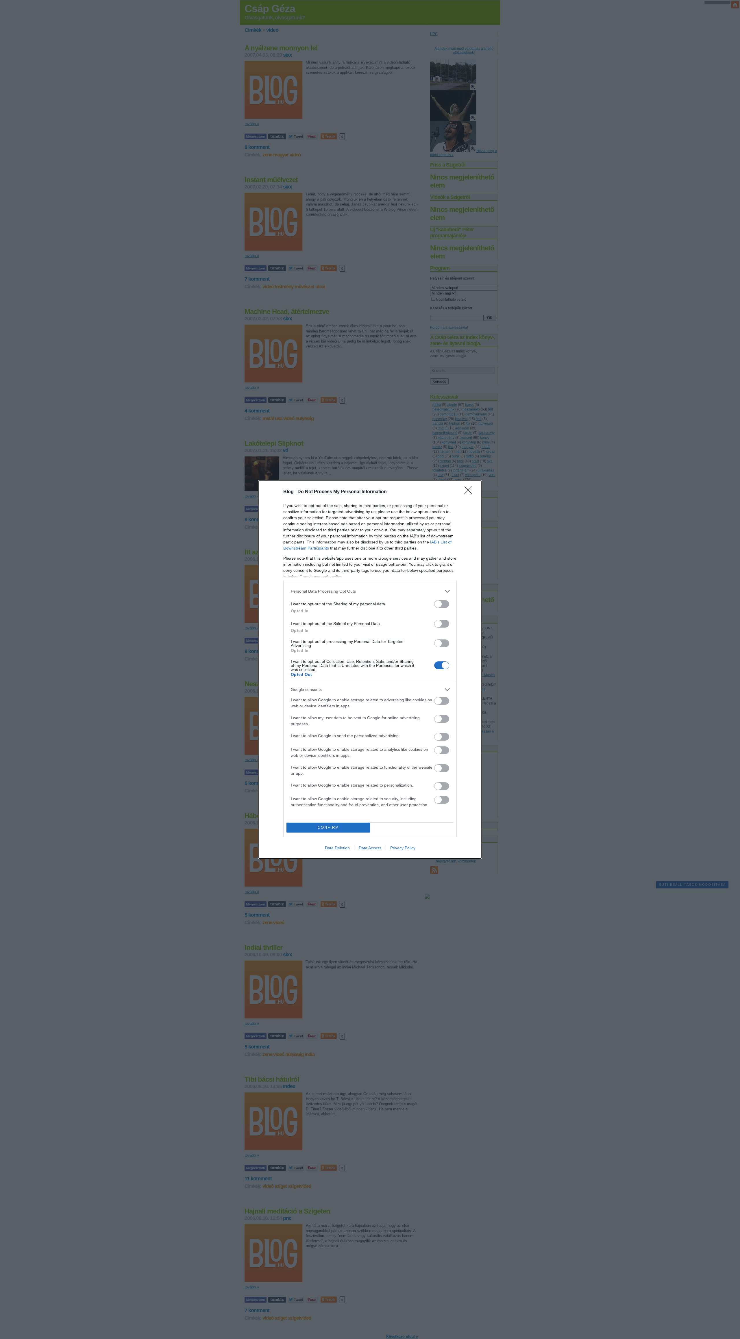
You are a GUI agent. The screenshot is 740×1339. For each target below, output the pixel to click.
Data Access (370, 848)
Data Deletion (337, 848)
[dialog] (370, 670)
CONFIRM (328, 827)
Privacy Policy (402, 848)
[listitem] (370, 591)
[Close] (470, 492)
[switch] (441, 604)
